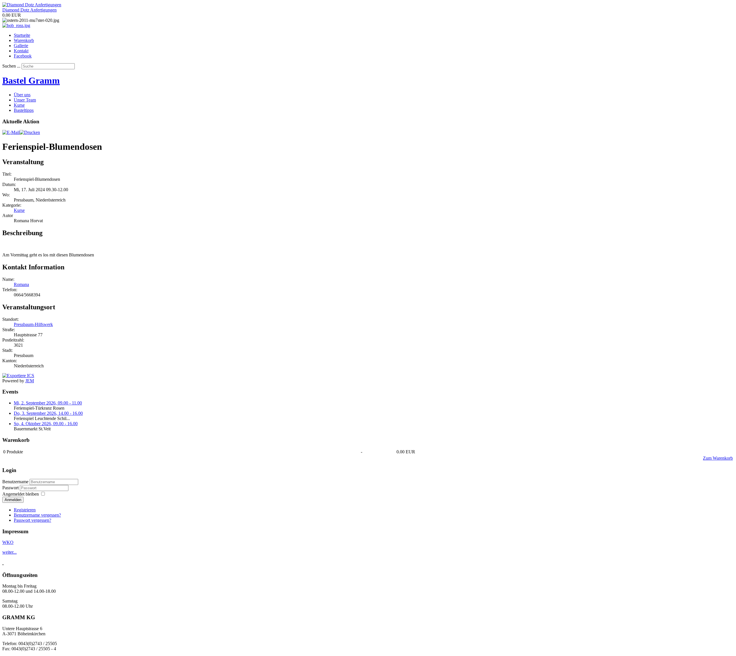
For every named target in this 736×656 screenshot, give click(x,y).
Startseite (22, 35)
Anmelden (13, 500)
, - (48, 402)
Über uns (22, 94)
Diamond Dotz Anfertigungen (29, 9)
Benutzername (15, 481)
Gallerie (21, 45)
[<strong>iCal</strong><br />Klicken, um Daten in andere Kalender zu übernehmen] (18, 375)
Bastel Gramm (31, 80)
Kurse (19, 105)
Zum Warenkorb (718, 458)
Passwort (11, 487)
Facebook (23, 55)
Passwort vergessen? (32, 520)
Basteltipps (24, 110)
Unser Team (25, 99)
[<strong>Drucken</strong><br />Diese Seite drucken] (30, 132)
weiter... (9, 552)
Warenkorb (24, 40)
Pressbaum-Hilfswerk (33, 324)
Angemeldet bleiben (20, 494)
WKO (8, 542)
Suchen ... (11, 66)
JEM (29, 380)
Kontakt (21, 50)
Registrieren (25, 509)
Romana (21, 284)
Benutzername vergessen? (37, 515)
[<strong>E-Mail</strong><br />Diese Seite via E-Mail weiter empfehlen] (11, 132)
